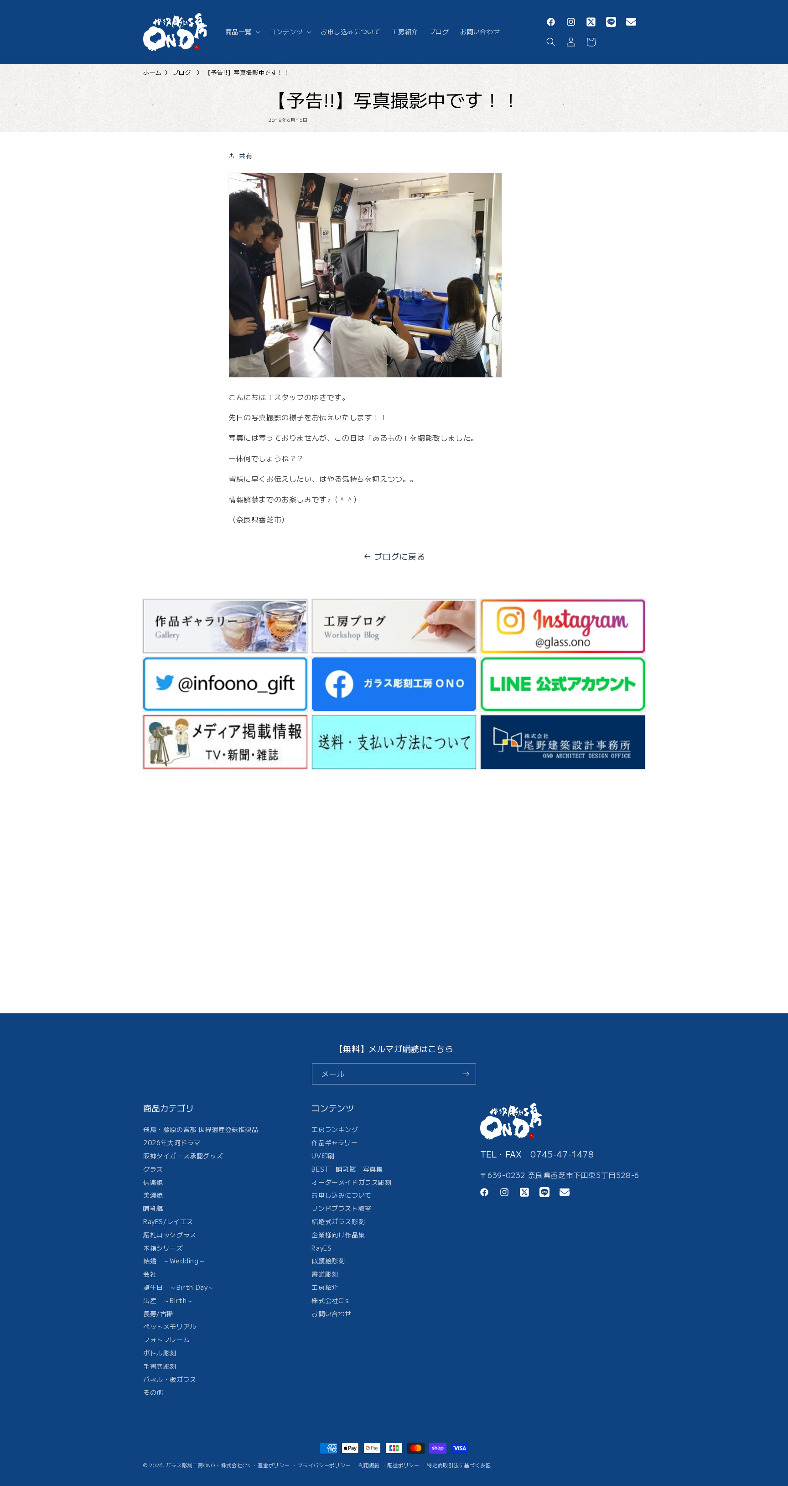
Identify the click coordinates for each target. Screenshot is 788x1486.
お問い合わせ (331, 1313)
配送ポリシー (403, 1464)
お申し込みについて (341, 1195)
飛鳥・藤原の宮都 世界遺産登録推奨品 (201, 1131)
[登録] (466, 1074)
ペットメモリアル (170, 1327)
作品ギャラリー (334, 1143)
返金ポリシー (274, 1464)
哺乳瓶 (153, 1208)
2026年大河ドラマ (172, 1143)
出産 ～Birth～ (168, 1300)
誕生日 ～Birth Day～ (178, 1287)
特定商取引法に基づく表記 (459, 1464)
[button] (242, 31)
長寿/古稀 (158, 1313)
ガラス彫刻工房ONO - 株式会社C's (208, 1465)
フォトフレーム (166, 1340)
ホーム (152, 72)
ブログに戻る (399, 556)
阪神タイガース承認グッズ (183, 1155)
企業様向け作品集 (338, 1234)
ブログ (182, 72)
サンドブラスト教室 (341, 1208)
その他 (153, 1392)
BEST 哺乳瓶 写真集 (347, 1169)
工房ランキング (334, 1131)
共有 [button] (245, 155)
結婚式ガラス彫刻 (338, 1221)
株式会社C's (330, 1300)
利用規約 (369, 1464)
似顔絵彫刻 (328, 1261)
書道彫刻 (324, 1274)
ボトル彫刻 (159, 1353)
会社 (149, 1274)
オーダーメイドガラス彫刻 (351, 1182)
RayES (321, 1248)
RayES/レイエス (168, 1221)
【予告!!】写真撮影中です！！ (247, 72)
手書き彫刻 (159, 1366)
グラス (153, 1169)
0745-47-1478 (562, 1154)
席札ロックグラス (170, 1234)
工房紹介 (324, 1287)
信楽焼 (153, 1182)
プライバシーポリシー (324, 1464)
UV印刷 (322, 1155)
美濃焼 (153, 1195)
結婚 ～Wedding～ (174, 1261)
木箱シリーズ (163, 1248)
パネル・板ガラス (170, 1379)
